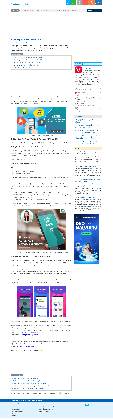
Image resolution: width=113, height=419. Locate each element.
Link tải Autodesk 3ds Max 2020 (84, 197)
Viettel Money (81, 92)
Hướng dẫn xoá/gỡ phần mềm (46, 409)
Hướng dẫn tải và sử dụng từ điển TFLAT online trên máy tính (87, 131)
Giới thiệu (15, 407)
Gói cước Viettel (25, 43)
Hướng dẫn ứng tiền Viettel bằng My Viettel (27, 65)
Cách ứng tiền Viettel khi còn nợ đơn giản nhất (28, 60)
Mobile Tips (91, 4)
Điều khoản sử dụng (18, 409)
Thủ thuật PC (98, 4)
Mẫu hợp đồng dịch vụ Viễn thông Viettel (86, 98)
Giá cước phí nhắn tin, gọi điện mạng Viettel (27, 62)
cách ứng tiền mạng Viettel (26, 330)
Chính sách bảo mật (17, 411)
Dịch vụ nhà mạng (16, 43)
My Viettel (87, 68)
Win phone (84, 4)
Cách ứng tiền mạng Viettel (29, 335)
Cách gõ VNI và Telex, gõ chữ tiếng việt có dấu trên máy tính (87, 137)
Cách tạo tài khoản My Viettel (23, 67)
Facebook (86, 405)
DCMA (14, 413)
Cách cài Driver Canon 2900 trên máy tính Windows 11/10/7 (87, 142)
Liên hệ (14, 415)
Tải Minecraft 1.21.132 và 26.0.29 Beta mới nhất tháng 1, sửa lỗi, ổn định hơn (35, 11)
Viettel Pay (80, 88)
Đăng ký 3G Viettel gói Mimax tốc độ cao (87, 121)
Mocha (79, 108)
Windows (69, 4)
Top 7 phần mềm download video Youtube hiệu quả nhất (65, 11)
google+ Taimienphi (88, 405)
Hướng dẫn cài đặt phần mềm (46, 407)
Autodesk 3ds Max (94, 206)
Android (74, 4)
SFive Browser (81, 103)
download (19, 5)
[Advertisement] (56, 24)
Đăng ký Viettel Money (27, 346)
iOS (79, 4)
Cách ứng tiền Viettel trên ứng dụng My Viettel (28, 57)
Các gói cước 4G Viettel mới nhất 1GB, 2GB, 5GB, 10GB (87, 126)
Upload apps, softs (43, 411)
